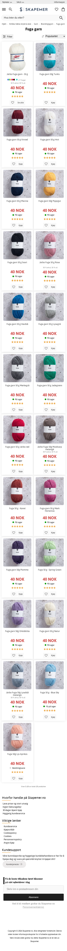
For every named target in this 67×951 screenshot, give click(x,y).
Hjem (4, 24)
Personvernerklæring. (33, 907)
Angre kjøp (9, 842)
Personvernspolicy (13, 839)
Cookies (8, 836)
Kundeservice (10, 826)
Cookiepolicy (10, 833)
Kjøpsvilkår (9, 829)
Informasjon (59, 2)
